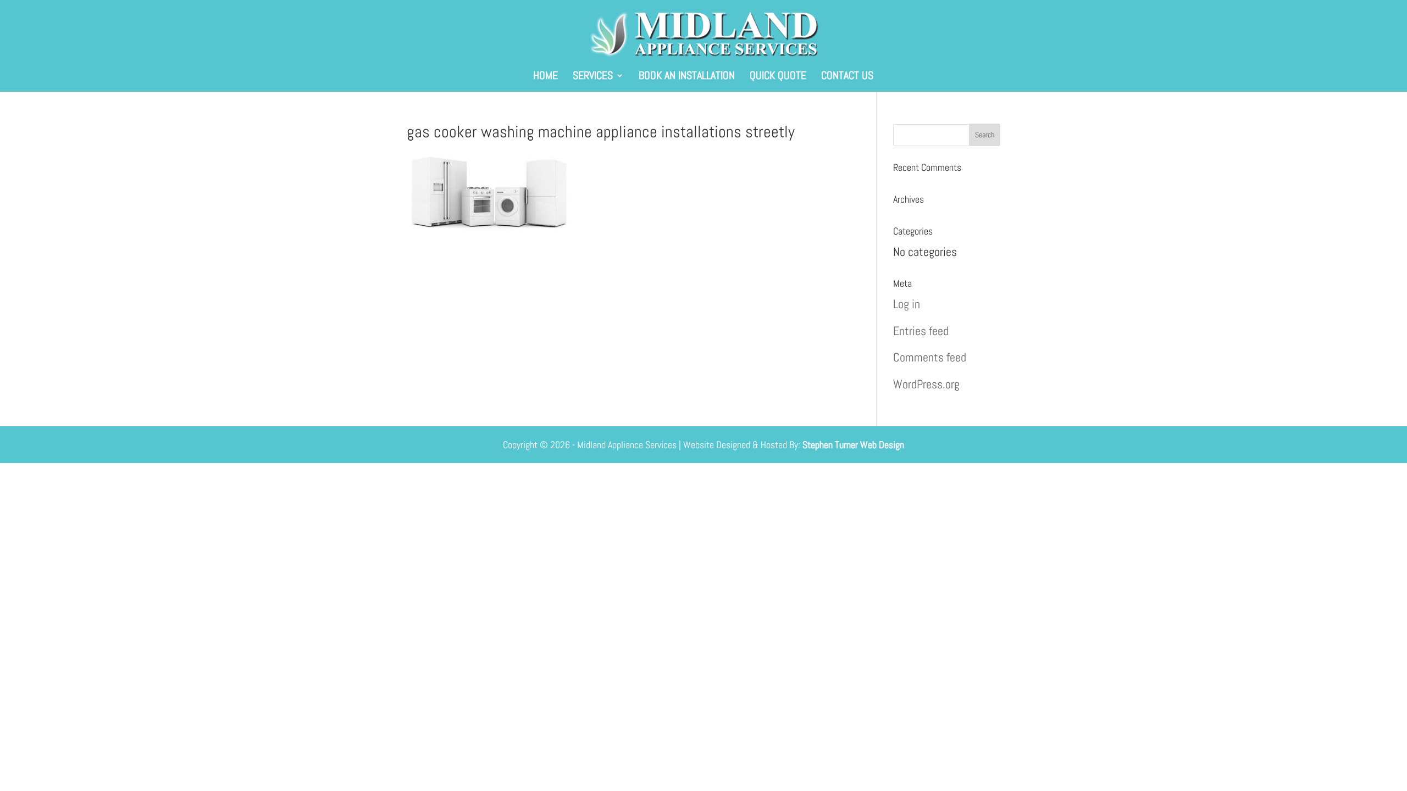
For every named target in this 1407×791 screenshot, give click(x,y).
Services (593, 76)
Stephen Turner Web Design (853, 444)
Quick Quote (778, 76)
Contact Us (847, 76)
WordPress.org (926, 384)
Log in (906, 303)
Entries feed (921, 330)
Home (545, 76)
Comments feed (929, 357)
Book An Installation (687, 76)
